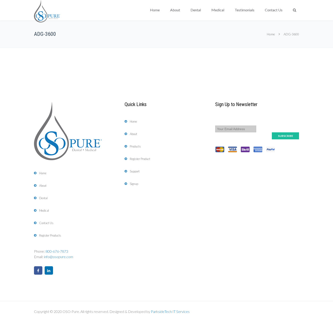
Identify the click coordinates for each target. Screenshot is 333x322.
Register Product (140, 159)
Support (135, 171)
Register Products (50, 235)
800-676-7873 (57, 251)
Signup (134, 184)
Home (155, 10)
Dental (196, 10)
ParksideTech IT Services (170, 311)
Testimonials (244, 10)
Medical (217, 10)
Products (135, 146)
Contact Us (273, 10)
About (175, 10)
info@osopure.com (58, 256)
